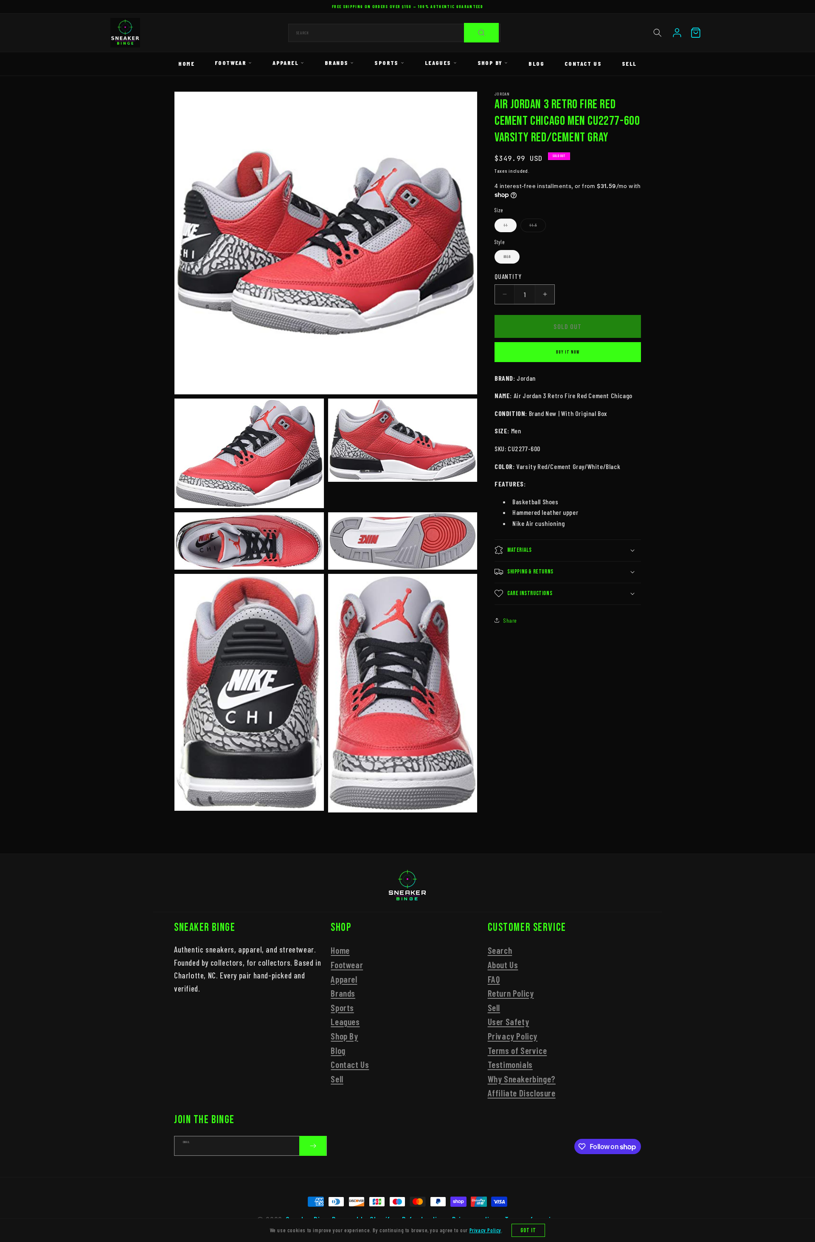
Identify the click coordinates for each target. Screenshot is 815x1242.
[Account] (677, 33)
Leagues (438, 62)
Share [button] (510, 620)
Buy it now (567, 351)
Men (511, 259)
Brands (336, 62)
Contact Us (583, 63)
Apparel (285, 62)
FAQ (494, 979)
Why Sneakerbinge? (522, 1078)
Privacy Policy (512, 1036)
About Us (503, 964)
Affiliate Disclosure (522, 1092)
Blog (536, 63)
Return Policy (511, 993)
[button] (657, 32)
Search (500, 950)
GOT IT (528, 1230)
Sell (629, 63)
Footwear (230, 62)
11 (510, 227)
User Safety (508, 1022)
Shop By (490, 62)
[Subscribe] (312, 1146)
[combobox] (394, 33)
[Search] (481, 32)
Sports (386, 62)
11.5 (537, 227)
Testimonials (510, 1064)
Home (186, 63)
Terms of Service (517, 1050)
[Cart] (696, 33)
